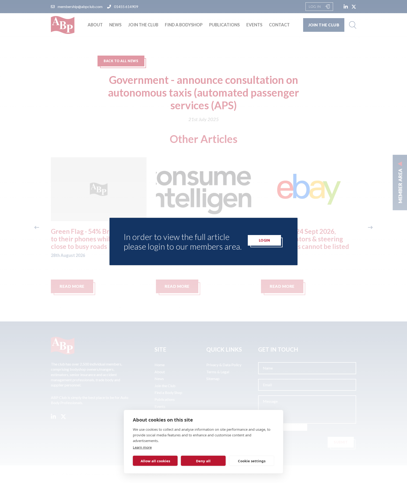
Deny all (203, 461)
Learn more (142, 447)
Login (264, 240)
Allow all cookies (155, 461)
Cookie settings (251, 461)
